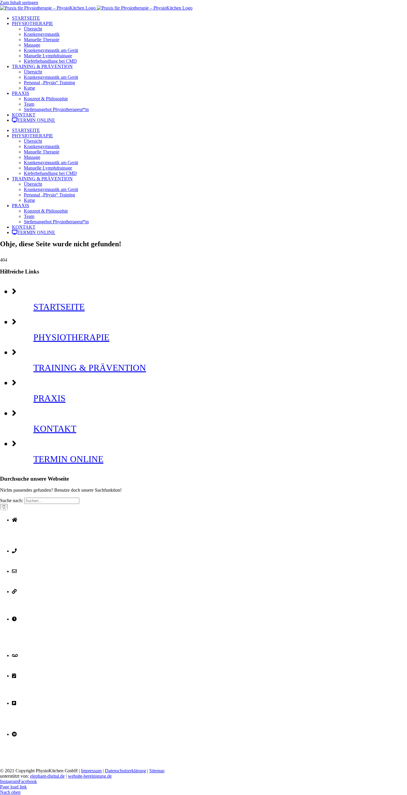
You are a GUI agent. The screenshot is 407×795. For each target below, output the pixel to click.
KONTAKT (54, 428)
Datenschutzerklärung (125, 770)
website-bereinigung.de (90, 776)
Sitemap (156, 770)
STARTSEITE (59, 307)
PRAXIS (49, 398)
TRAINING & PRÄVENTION (89, 368)
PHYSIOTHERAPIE (71, 337)
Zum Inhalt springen (19, 2)
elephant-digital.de (47, 776)
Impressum (91, 770)
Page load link (13, 786)
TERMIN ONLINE (68, 459)
